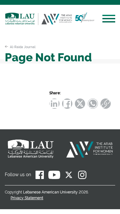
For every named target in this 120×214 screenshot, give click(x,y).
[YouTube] (54, 176)
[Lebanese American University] (22, 23)
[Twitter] (80, 103)
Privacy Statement (27, 198)
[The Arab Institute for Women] (66, 23)
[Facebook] (67, 103)
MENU (108, 19)
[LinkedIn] (54, 103)
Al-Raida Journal (23, 47)
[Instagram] (82, 176)
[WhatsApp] (93, 103)
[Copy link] (105, 103)
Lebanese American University (50, 192)
